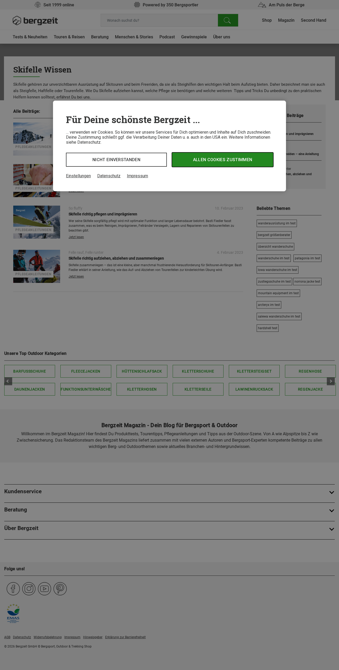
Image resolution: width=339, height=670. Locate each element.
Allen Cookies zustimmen (222, 159)
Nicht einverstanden (116, 159)
